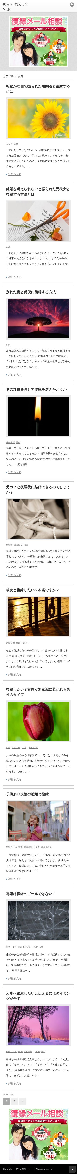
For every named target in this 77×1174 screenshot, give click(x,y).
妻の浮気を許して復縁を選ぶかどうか (36, 389)
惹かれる (33, 747)
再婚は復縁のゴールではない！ (31, 894)
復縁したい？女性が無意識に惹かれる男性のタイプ (38, 692)
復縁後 (9, 545)
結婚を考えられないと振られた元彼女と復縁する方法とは (38, 191)
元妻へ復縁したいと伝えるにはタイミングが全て (38, 996)
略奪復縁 (10, 442)
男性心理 (10, 642)
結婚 (16, 144)
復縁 (43, 847)
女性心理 (16, 747)
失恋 (8, 747)
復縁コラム (11, 847)
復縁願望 (18, 545)
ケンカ (9, 144)
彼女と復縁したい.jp (25, 1169)
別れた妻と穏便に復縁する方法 (31, 292)
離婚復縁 (28, 847)
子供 (37, 847)
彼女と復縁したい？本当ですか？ (32, 590)
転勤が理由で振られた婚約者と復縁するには (38, 89)
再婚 (35, 946)
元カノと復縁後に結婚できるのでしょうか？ (38, 489)
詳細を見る (14, 174)
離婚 (48, 847)
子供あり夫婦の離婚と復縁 (27, 794)
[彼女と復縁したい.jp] (18, 6)
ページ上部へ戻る (72, 1169)
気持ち (26, 642)
